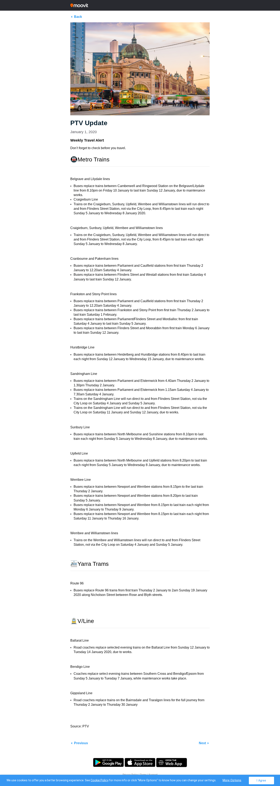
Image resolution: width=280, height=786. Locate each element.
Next (202, 743)
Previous (81, 743)
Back (78, 16)
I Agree (261, 780)
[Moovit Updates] (140, 5)
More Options (232, 780)
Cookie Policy (99, 780)
